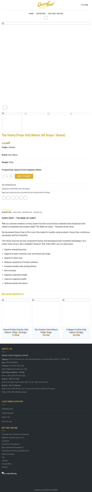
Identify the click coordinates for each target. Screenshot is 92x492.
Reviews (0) (37, 212)
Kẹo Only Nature (55, 14)
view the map (7, 421)
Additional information (22, 212)
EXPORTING (41, 14)
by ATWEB (54, 490)
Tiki (3, 457)
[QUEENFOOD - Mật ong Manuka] (46, 5)
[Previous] (6, 66)
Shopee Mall (6, 464)
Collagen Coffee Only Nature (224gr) (76, 331)
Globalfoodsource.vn (16, 438)
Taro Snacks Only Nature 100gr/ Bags (46, 331)
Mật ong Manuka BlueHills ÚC (13, 447)
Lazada (4, 460)
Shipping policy (7, 409)
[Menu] (3, 5)
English (83, 5)
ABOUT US (6, 417)
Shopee (5, 467)
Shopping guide (8, 413)
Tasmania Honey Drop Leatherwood (15, 451)
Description (6, 212)
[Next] (85, 66)
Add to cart (24, 176)
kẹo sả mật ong (11, 192)
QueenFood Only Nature (11, 444)
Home (31, 14)
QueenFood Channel (21, 434)
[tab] (6, 212)
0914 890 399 (14, 366)
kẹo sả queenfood (23, 192)
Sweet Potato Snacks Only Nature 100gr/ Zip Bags (15, 331)
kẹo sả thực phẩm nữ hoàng (40, 192)
